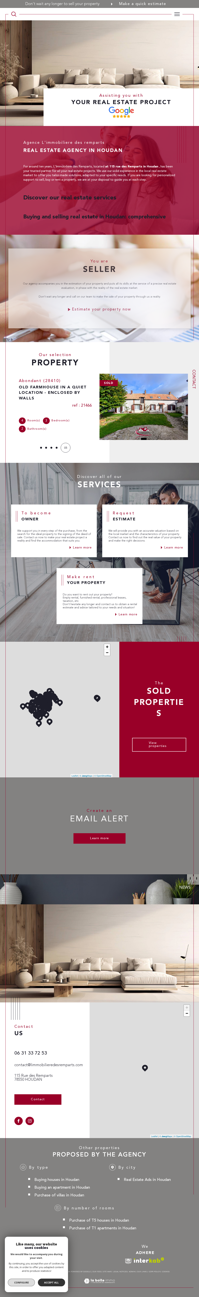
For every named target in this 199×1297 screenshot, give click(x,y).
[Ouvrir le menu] (177, 14)
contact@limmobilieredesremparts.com (48, 1065)
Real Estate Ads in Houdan (147, 1179)
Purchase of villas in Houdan (59, 1195)
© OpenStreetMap (102, 775)
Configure (21, 1282)
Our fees (97, 1271)
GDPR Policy (154, 1271)
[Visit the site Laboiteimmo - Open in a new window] (99, 1285)
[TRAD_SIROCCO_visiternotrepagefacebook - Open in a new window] (18, 1121)
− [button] (107, 652)
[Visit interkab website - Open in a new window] (149, 1260)
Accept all (51, 1282)
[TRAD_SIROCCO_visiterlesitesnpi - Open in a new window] (128, 1261)
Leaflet (75, 775)
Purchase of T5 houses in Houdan (99, 1220)
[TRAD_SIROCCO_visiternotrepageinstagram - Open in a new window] (29, 1121)
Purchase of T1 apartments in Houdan (102, 1228)
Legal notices (120, 1271)
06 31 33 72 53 (30, 1053)
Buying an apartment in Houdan (62, 1187)
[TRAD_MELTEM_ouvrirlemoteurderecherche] (14, 14)
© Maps (86, 775)
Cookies (166, 1271)
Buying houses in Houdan (56, 1179)
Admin (132, 1271)
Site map (107, 1271)
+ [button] (107, 646)
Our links (142, 1271)
